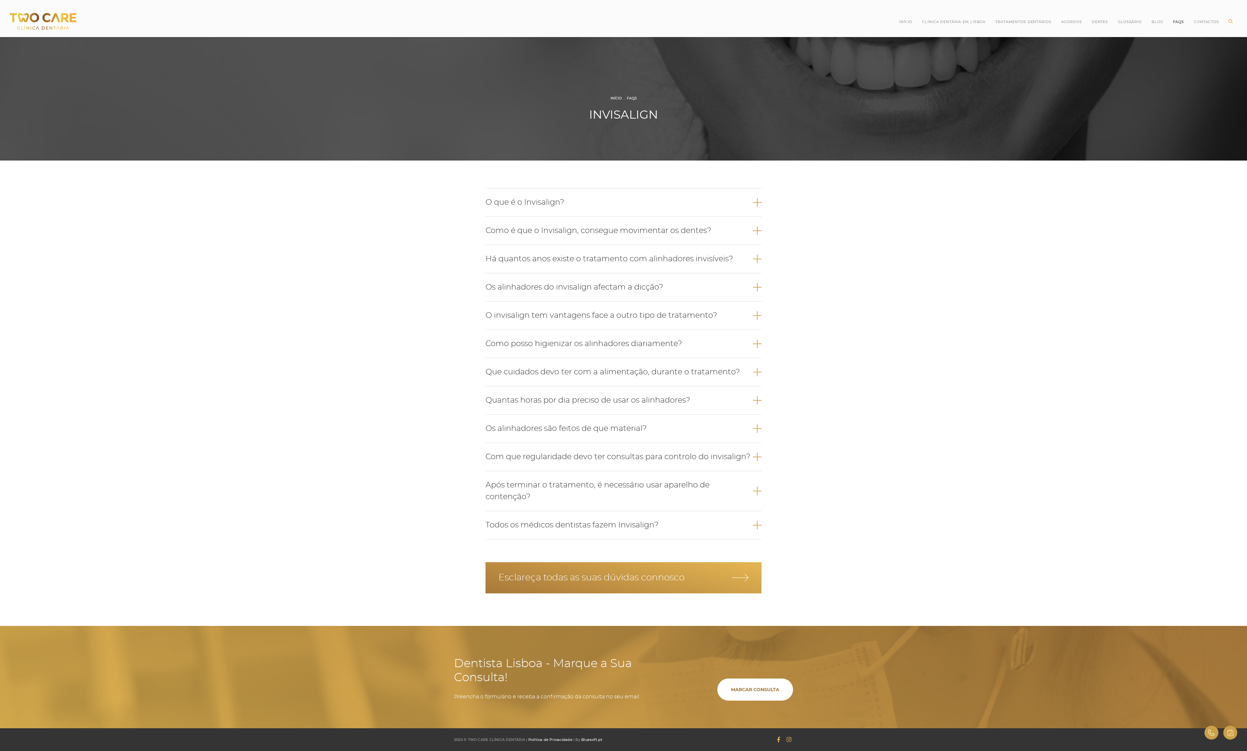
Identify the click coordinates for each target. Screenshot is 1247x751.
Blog (1157, 21)
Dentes (1100, 21)
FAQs (632, 98)
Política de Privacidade (550, 739)
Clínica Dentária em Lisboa (954, 21)
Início (905, 21)
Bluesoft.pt (591, 739)
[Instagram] (789, 739)
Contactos (1206, 21)
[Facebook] (778, 739)
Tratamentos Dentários (1023, 21)
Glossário (1130, 21)
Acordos (1071, 21)
